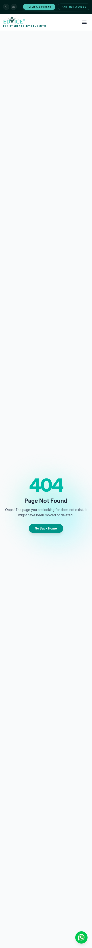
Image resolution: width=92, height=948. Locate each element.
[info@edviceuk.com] (14, 7)
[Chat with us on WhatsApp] (6, 7)
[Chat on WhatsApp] (81, 937)
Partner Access (74, 7)
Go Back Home (46, 528)
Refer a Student (39, 7)
